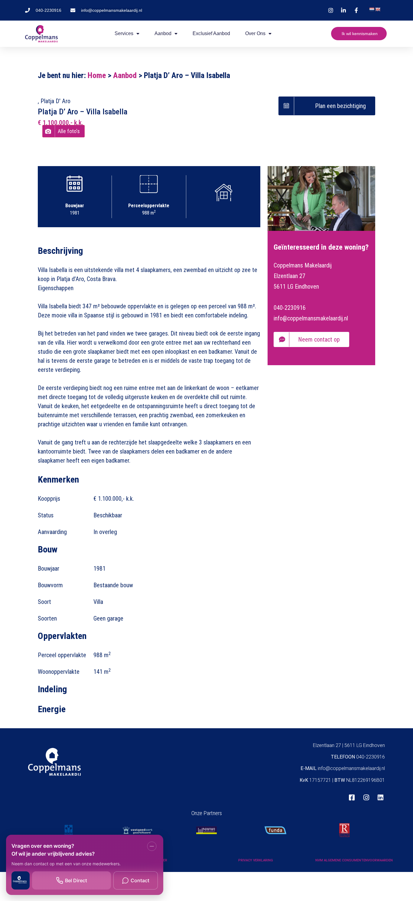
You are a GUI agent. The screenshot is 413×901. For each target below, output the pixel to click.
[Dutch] (371, 9)
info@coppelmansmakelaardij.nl (311, 318)
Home (97, 75)
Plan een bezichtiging (340, 106)
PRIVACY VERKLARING (255, 860)
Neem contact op (319, 339)
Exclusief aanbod (211, 33)
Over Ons (255, 33)
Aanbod (125, 75)
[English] (377, 9)
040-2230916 (290, 307)
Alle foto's (69, 131)
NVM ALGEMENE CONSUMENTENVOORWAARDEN (354, 860)
